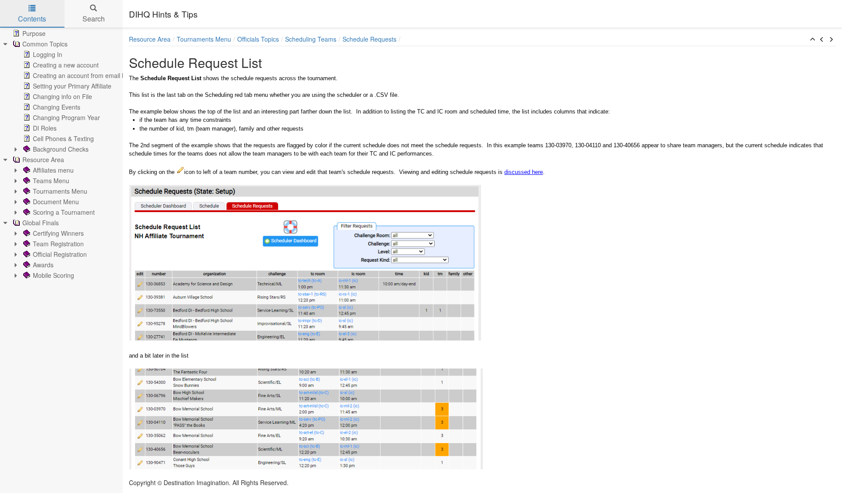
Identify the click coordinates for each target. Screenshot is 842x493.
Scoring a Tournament (64, 212)
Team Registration (58, 243)
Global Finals (40, 222)
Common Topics (45, 43)
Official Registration (60, 254)
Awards (43, 264)
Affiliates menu (53, 170)
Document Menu (56, 201)
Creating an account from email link (82, 75)
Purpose (34, 33)
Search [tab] (93, 19)
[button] (812, 39)
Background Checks (61, 149)
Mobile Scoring (53, 275)
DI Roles (45, 128)
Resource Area (43, 159)
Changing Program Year (66, 117)
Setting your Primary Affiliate (72, 86)
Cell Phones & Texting (63, 138)
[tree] (61, 154)
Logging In (47, 54)
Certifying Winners (58, 233)
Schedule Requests (369, 39)
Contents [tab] (32, 19)
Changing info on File (62, 96)
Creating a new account (66, 64)
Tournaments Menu (60, 191)
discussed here (523, 172)
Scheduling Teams (310, 39)
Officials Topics (258, 39)
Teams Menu (51, 180)
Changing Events (56, 107)
